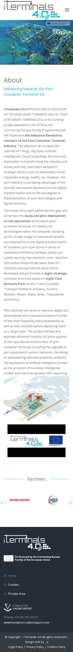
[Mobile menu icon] (67, 10)
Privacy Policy (35, 647)
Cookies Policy (56, 647)
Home (12, 576)
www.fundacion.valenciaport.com (26, 622)
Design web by (36, 642)
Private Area (16, 594)
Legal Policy (15, 647)
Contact (13, 585)
